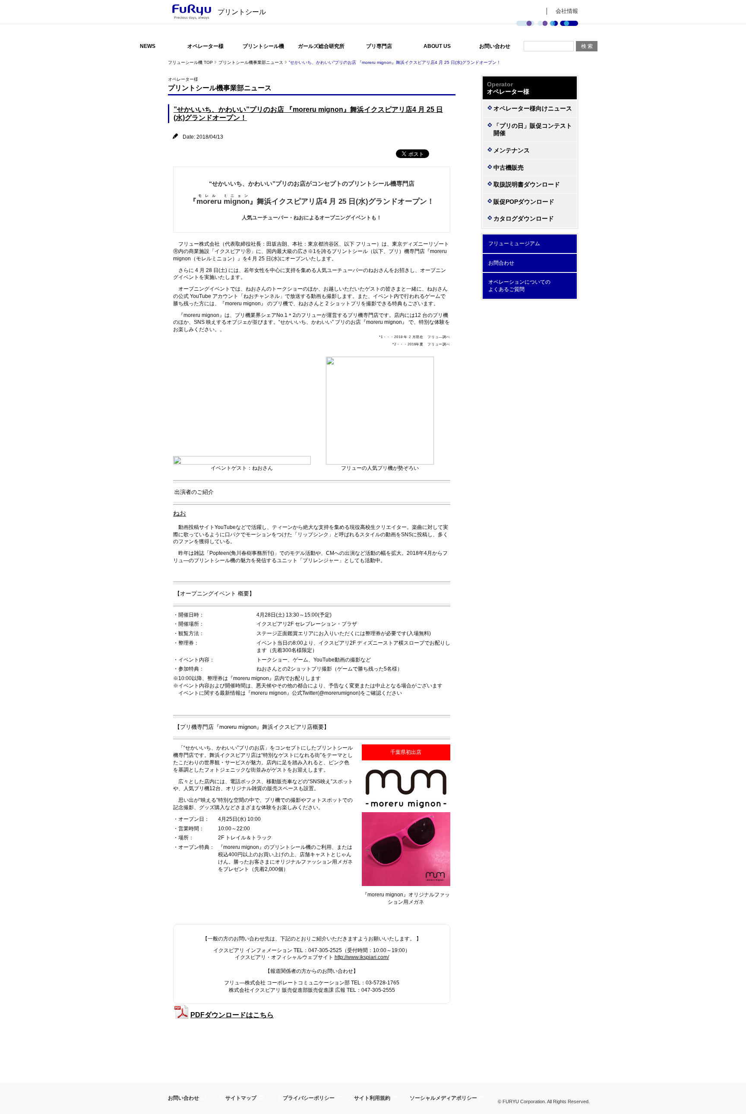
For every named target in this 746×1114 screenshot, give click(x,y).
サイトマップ (240, 1098)
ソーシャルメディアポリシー (443, 1098)
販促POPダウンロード (523, 201)
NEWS (147, 46)
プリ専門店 (379, 46)
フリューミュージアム (514, 244)
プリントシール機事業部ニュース (250, 62)
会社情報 (567, 11)
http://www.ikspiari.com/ (362, 957)
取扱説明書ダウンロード (526, 184)
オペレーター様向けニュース (532, 108)
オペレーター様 (205, 46)
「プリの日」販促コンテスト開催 (532, 129)
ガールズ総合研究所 (321, 46)
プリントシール (242, 12)
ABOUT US (437, 46)
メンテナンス (511, 150)
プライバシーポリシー (309, 1098)
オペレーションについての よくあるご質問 (519, 285)
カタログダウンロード (523, 218)
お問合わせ (501, 263)
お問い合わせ (494, 46)
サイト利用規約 (372, 1098)
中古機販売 (508, 167)
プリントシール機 (263, 46)
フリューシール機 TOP (190, 62)
